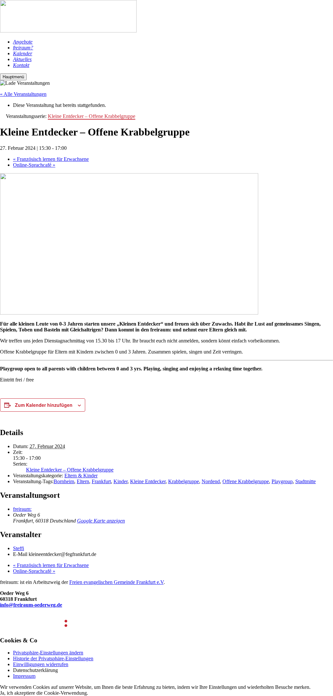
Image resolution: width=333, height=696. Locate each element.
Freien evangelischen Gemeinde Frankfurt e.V (116, 582)
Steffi (18, 548)
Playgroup (282, 481)
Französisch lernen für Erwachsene (51, 159)
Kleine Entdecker (148, 481)
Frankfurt (101, 481)
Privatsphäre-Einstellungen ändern (48, 652)
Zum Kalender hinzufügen (44, 405)
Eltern (83, 481)
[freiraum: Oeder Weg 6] (68, 30)
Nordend (211, 481)
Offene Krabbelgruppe (245, 481)
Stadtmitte (305, 481)
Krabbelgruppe (183, 481)
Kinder (120, 481)
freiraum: (22, 509)
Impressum (24, 676)
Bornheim (64, 481)
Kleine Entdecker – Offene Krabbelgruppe (69, 469)
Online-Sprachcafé (34, 165)
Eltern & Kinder (81, 475)
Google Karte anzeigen (101, 520)
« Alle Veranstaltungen (23, 94)
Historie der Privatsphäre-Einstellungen (53, 658)
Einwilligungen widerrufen (40, 664)
